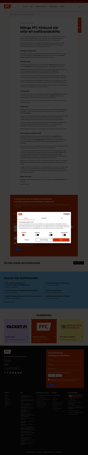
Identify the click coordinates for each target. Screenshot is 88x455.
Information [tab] (44, 218)
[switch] (37, 235)
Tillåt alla (61, 239)
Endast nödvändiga (44, 239)
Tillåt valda (27, 239)
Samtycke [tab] (26, 218)
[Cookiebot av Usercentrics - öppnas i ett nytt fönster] (64, 214)
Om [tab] (62, 218)
